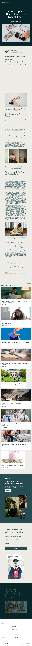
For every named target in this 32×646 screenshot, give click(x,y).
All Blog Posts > (28, 283)
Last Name (17, 539)
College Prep (14, 630)
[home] (5, 2)
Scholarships (14, 626)
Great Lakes (23, 121)
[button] (29, 2)
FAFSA (13, 623)
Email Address (7, 543)
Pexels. (20, 168)
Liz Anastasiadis (13, 50)
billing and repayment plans (20, 118)
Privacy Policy (16, 550)
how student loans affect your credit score (15, 218)
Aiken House (28, 643)
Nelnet (19, 121)
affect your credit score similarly (18, 193)
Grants (13, 627)
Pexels (12, 59)
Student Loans (15, 8)
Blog (3, 623)
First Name (6, 539)
